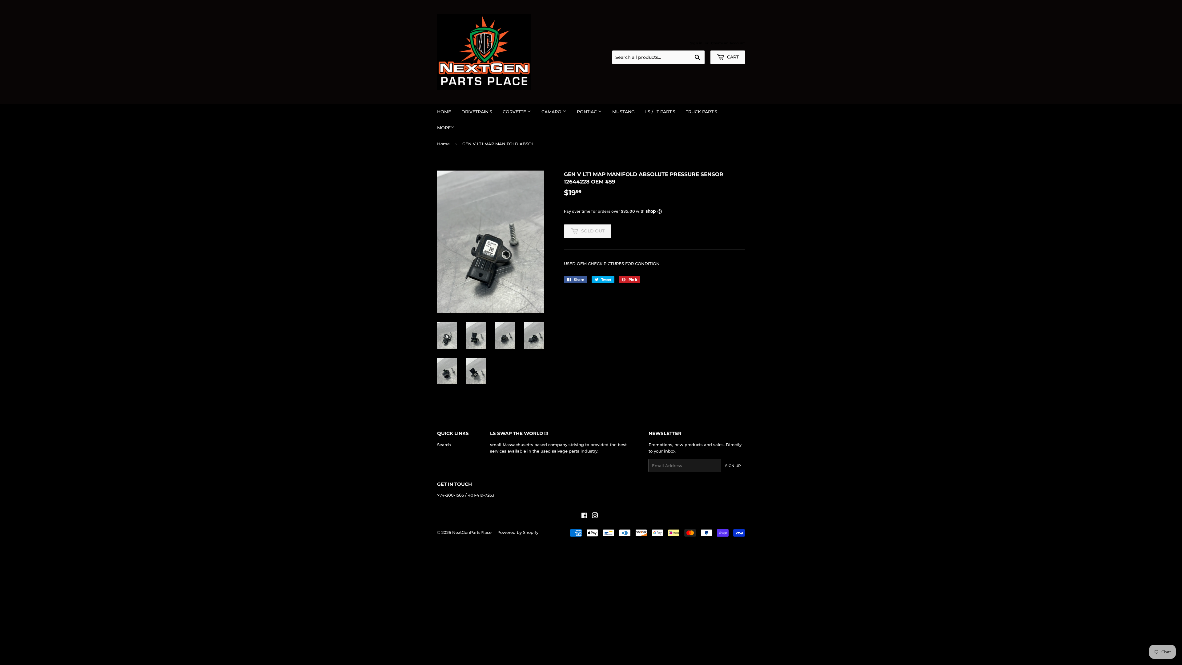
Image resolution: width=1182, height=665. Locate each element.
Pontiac (587, 112)
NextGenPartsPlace (472, 532)
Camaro (552, 112)
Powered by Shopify (517, 532)
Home (444, 112)
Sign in (696, 43)
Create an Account (728, 43)
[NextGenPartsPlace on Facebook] (584, 516)
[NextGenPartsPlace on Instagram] (595, 516)
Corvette (515, 112)
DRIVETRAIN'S (476, 112)
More (444, 128)
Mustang (623, 112)
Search (444, 444)
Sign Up (733, 465)
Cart (732, 57)
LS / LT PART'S (660, 112)
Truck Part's (701, 112)
